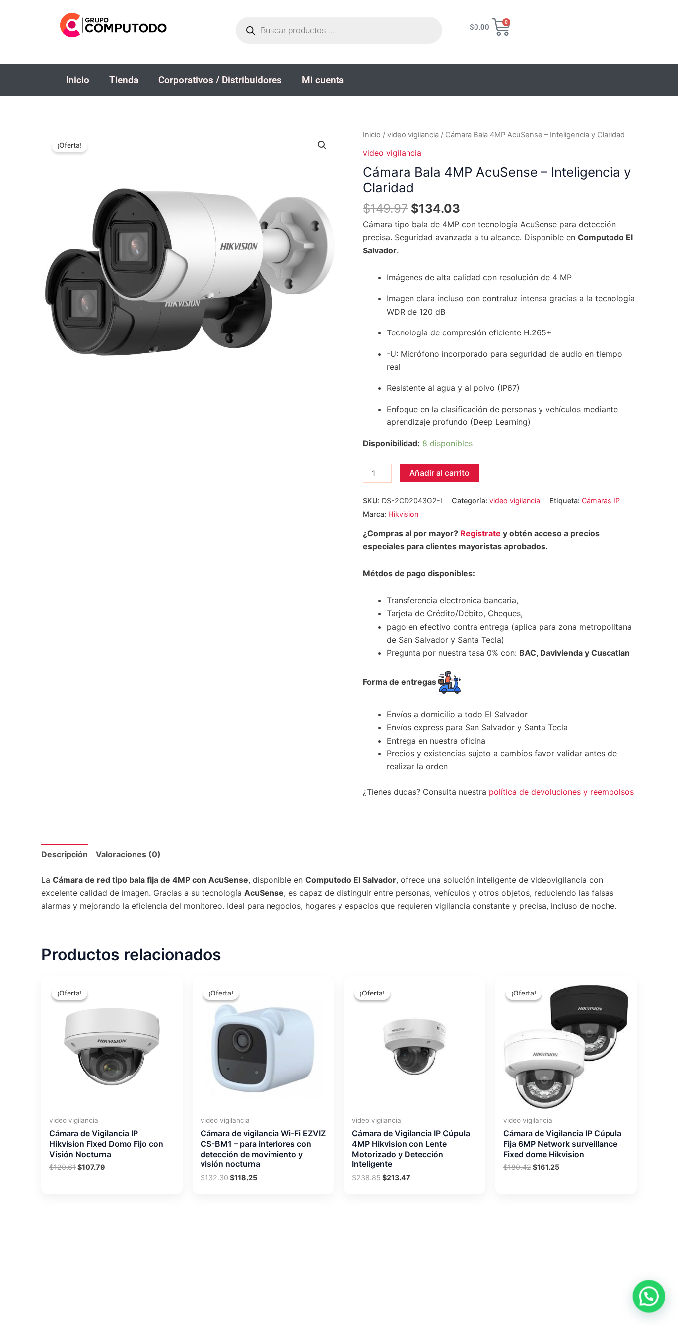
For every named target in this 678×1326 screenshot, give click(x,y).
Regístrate (480, 533)
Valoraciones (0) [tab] (128, 854)
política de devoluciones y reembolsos (561, 792)
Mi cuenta (323, 79)
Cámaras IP (601, 501)
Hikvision (403, 514)
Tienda (123, 79)
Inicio (77, 79)
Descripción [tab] (64, 854)
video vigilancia (413, 134)
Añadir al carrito (439, 473)
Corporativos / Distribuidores (220, 79)
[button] (322, 145)
